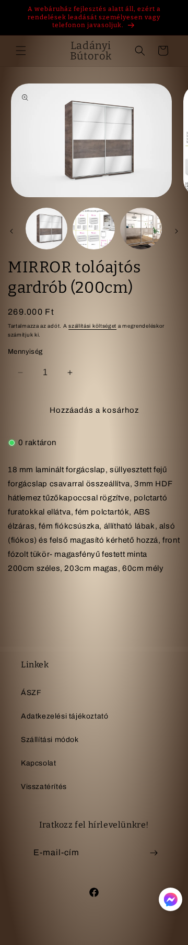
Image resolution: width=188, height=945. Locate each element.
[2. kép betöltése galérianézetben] (93, 228)
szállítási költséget (92, 326)
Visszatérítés (44, 787)
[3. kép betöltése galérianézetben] (141, 228)
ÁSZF (31, 693)
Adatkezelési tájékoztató (64, 716)
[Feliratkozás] (153, 853)
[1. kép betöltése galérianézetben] (46, 228)
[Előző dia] (11, 231)
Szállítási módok (50, 740)
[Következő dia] (176, 231)
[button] (20, 50)
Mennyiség (25, 351)
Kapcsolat (38, 763)
